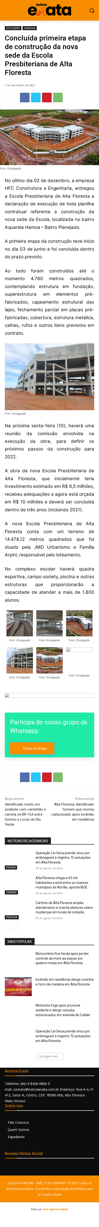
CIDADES (11, 892)
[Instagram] (20, 1168)
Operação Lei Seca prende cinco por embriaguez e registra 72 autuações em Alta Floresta (63, 857)
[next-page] (15, 927)
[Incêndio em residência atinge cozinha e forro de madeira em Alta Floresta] (18, 986)
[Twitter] (36, 97)
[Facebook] (25, 97)
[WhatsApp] (58, 97)
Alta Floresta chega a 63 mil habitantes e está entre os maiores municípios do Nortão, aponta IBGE (62, 882)
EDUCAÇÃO (13, 28)
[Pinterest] (47, 97)
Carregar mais (48, 1056)
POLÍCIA (11, 867)
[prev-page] (8, 927)
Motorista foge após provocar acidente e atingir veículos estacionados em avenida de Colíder (63, 1010)
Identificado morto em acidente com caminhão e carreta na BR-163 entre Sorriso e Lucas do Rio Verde (25, 814)
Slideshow (29, 28)
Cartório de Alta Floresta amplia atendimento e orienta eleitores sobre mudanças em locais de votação (64, 907)
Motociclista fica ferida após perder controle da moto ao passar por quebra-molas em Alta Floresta (62, 958)
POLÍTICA (11, 917)
